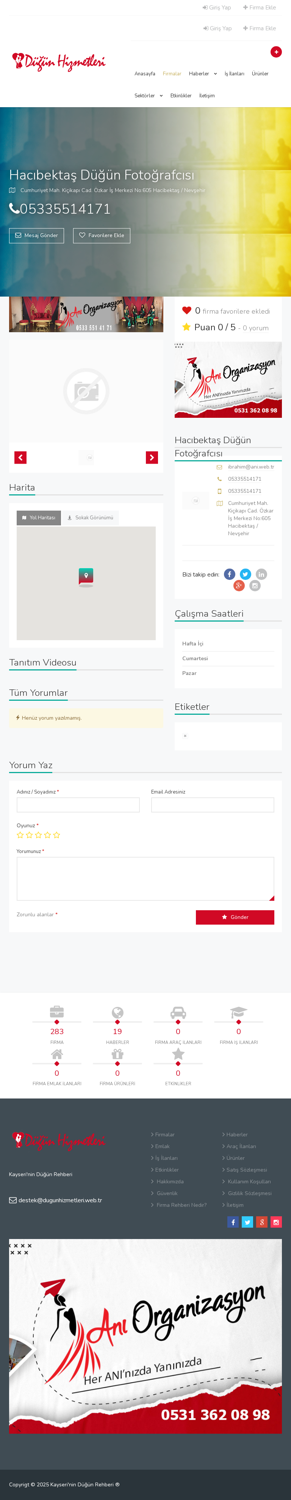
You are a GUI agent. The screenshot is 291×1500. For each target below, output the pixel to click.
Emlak (162, 1146)
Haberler (199, 73)
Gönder (240, 917)
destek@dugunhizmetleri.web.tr (60, 1200)
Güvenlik (166, 1193)
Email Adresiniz (168, 792)
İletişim (207, 95)
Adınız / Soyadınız (38, 792)
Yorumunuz (30, 851)
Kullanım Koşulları (249, 1181)
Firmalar (172, 73)
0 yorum (256, 328)
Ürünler (260, 73)
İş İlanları (234, 73)
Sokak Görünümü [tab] (94, 517)
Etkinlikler (181, 95)
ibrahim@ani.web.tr (251, 466)
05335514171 (244, 479)
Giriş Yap (219, 7)
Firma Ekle (262, 7)
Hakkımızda (169, 1181)
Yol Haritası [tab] (42, 517)
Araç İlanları (241, 1146)
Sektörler (145, 95)
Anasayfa (145, 73)
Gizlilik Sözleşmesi (249, 1193)
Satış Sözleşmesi (247, 1169)
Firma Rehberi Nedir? (181, 1205)
